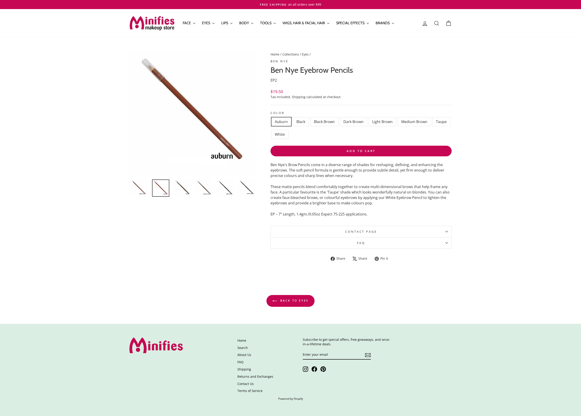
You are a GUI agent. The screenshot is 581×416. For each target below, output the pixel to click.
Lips (225, 23)
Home (275, 54)
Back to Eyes (294, 300)
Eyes (206, 23)
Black (300, 121)
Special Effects (350, 23)
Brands (383, 23)
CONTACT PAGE (361, 232)
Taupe (441, 121)
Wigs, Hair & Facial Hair (304, 23)
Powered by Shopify (290, 399)
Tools (266, 23)
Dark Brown (353, 121)
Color (278, 113)
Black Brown (324, 121)
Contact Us (245, 384)
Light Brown (382, 121)
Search (242, 348)
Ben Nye (279, 61)
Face (187, 23)
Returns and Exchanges (255, 376)
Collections (290, 54)
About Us (244, 355)
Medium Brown (414, 121)
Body (244, 23)
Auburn (281, 121)
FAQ (361, 243)
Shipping (298, 97)
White (280, 134)
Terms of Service (250, 391)
